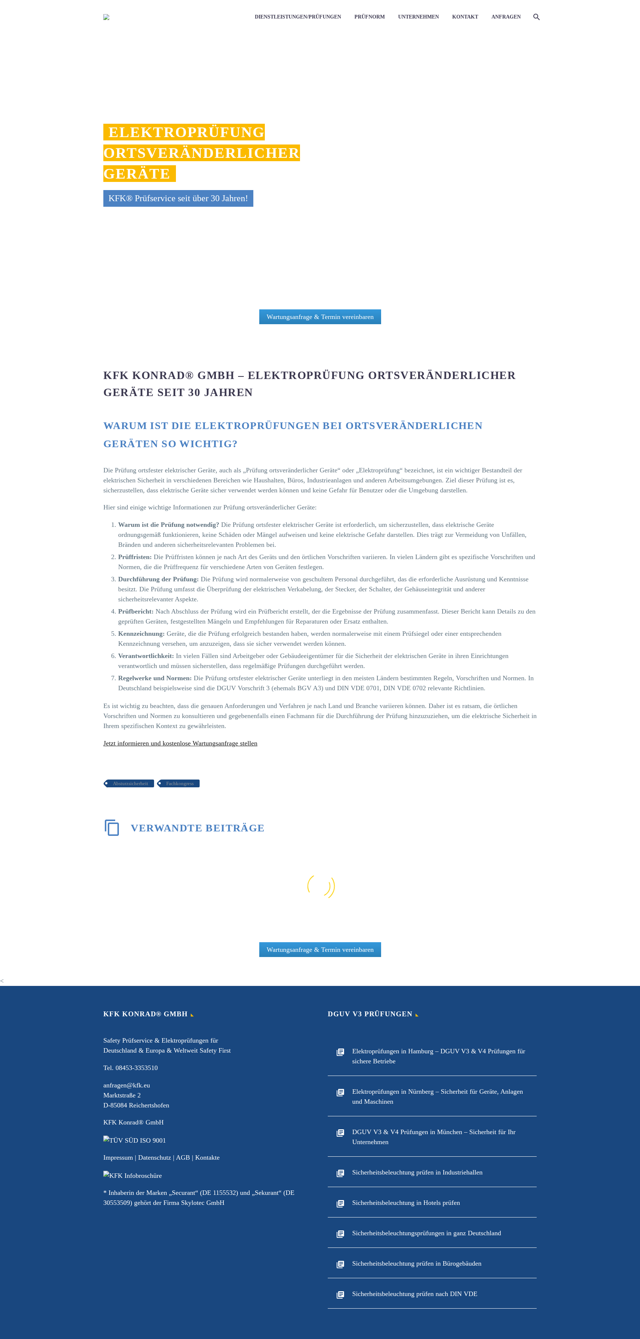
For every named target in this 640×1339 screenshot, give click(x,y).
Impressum (118, 1157)
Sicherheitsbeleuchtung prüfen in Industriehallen (417, 1172)
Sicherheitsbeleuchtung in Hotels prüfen (406, 1202)
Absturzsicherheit (130, 783)
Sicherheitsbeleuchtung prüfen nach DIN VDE (414, 1294)
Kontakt (465, 17)
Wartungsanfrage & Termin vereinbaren (320, 316)
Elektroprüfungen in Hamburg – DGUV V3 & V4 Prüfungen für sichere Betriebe (438, 1056)
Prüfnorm (369, 17)
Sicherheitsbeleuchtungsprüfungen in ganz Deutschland (426, 1233)
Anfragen (506, 17)
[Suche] (536, 17)
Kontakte (207, 1157)
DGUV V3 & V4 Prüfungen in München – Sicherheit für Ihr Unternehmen (434, 1137)
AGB (183, 1157)
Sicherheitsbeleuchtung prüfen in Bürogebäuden (416, 1263)
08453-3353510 (137, 1067)
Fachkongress (180, 783)
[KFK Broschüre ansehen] (132, 1175)
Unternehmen (418, 17)
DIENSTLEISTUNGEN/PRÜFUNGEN (298, 17)
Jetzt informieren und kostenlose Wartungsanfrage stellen (180, 743)
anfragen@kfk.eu (126, 1085)
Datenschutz (154, 1157)
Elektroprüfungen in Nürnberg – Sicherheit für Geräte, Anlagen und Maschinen (437, 1096)
